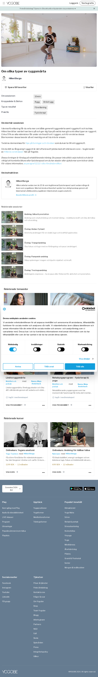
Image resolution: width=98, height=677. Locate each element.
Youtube (5, 592)
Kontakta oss (39, 592)
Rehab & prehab (71, 522)
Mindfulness (70, 545)
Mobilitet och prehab (11, 382)
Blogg (36, 615)
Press (36, 647)
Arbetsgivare (39, 620)
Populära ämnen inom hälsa (14, 531)
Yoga (67, 540)
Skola (35, 638)
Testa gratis (87, 3)
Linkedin (5, 597)
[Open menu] (3, 3)
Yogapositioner (40, 508)
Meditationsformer (41, 517)
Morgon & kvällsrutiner (74, 567)
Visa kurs (10, 472)
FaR (35, 633)
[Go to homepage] (13, 3)
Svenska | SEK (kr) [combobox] (11, 488)
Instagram (6, 588)
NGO (35, 629)
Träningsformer (40, 522)
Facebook (6, 583)
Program (6, 522)
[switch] (37, 349)
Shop (35, 606)
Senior (67, 563)
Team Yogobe (39, 610)
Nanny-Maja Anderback (36, 382)
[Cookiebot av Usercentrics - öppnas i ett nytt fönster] (84, 309)
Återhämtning (71, 549)
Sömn (67, 517)
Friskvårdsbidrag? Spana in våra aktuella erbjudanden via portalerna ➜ (48, 9)
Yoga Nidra (69, 513)
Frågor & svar (39, 597)
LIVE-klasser (7, 517)
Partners (37, 624)
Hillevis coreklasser (13, 152)
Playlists (5, 535)
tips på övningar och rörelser (40, 143)
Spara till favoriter (17, 87)
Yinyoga (68, 535)
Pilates (68, 554)
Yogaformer (38, 513)
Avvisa (18, 366)
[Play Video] (49, 40)
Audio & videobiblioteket (13, 513)
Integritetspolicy (40, 652)
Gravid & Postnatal (73, 558)
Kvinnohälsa (70, 531)
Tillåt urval (49, 366)
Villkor (36, 656)
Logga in (74, 3)
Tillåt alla (80, 366)
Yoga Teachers (12, 454)
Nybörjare (56, 454)
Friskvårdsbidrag (40, 588)
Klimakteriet (70, 508)
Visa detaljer (84, 359)
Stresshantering (72, 526)
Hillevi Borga (29, 454)
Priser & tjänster (40, 583)
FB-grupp (6, 601)
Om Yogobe (38, 601)
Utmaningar (7, 526)
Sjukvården (38, 643)
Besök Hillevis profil (25, 195)
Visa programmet (14, 405)
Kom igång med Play (11, 508)
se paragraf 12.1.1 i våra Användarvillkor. (43, 163)
